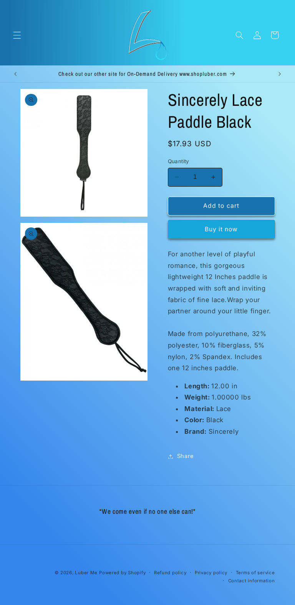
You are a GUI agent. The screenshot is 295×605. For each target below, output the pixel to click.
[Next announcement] (279, 73)
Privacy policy (211, 572)
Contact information (251, 580)
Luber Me (86, 572)
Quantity (178, 161)
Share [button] (185, 456)
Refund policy (170, 572)
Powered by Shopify (122, 572)
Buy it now (221, 229)
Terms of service (255, 572)
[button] (17, 35)
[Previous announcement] (15, 73)
